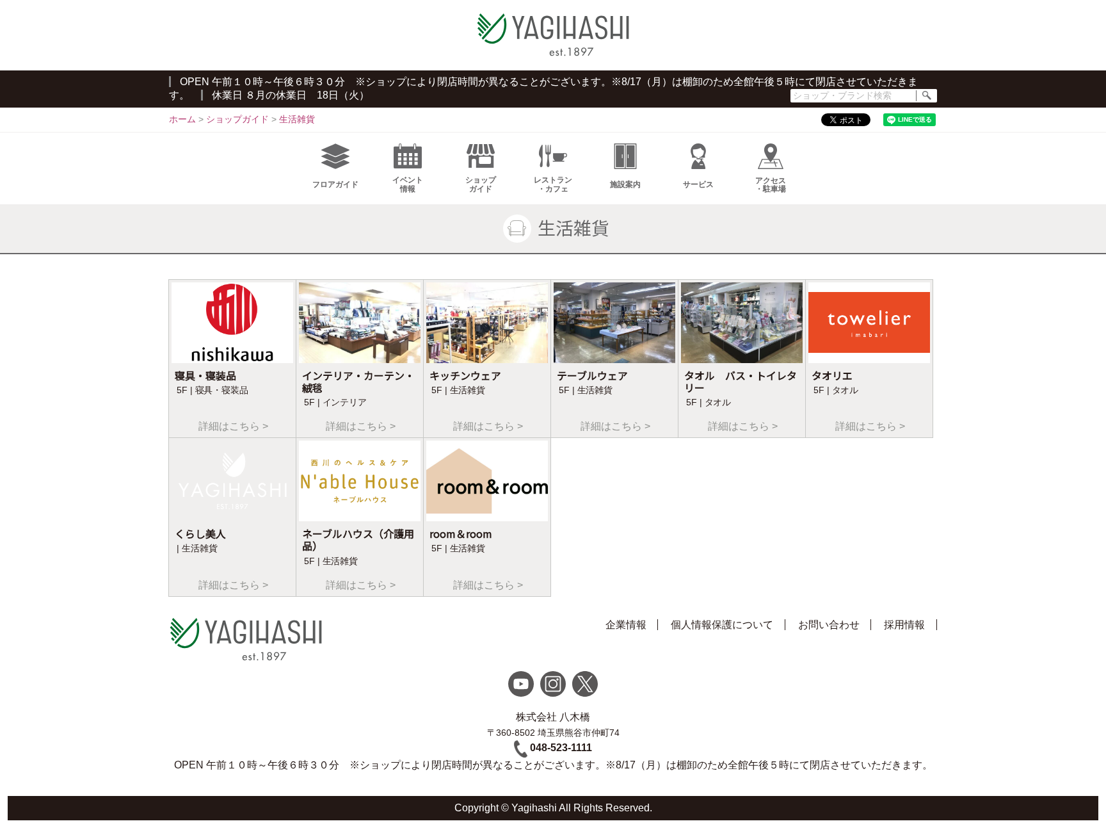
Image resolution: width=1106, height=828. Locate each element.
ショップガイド (480, 184)
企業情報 (625, 624)
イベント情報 (407, 184)
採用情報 (904, 624)
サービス (698, 184)
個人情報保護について (722, 624)
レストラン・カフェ (553, 184)
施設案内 (625, 184)
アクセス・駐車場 (770, 184)
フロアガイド (335, 184)
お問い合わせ (829, 624)
